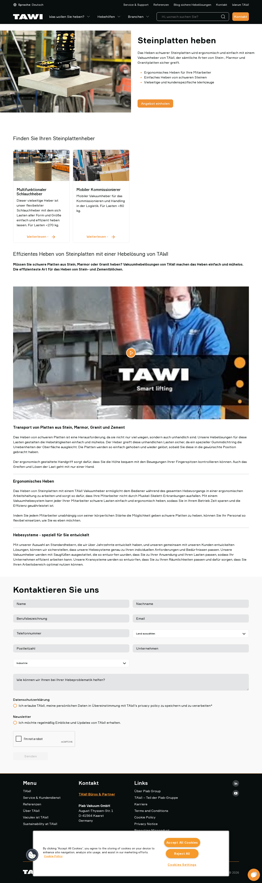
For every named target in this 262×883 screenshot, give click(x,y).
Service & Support (136, 4)
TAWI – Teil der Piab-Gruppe (156, 797)
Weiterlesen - (41, 236)
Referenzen (161, 4)
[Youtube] (236, 793)
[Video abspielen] (131, 352)
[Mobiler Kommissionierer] (101, 165)
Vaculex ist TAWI (36, 817)
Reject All (182, 853)
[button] (32, 854)
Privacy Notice (146, 824)
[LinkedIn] (236, 783)
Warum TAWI (240, 4)
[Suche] (224, 17)
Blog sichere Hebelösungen (192, 4)
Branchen (135, 17)
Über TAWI (31, 811)
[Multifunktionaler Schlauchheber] (41, 165)
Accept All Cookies (182, 842)
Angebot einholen (155, 103)
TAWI (27, 791)
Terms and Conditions (151, 811)
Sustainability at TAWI (40, 824)
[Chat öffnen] (254, 875)
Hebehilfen (106, 17)
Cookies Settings (182, 864)
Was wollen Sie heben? (66, 17)
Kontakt (221, 4)
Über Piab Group (147, 791)
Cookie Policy (145, 817)
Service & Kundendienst (42, 797)
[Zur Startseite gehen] (28, 16)
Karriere (140, 804)
